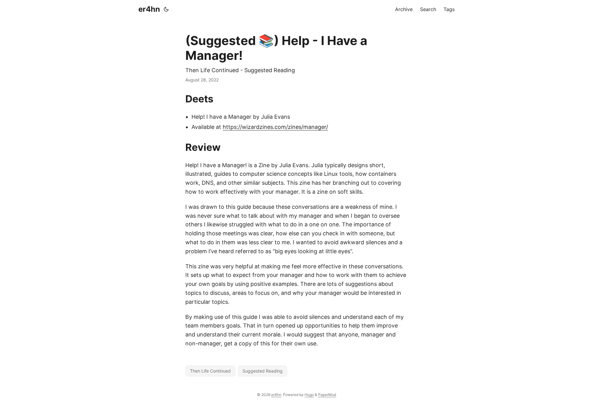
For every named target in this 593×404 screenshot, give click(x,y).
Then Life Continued (210, 370)
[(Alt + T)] (166, 9)
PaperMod (327, 394)
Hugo (309, 394)
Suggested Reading (262, 370)
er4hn (149, 9)
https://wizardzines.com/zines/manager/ (275, 127)
